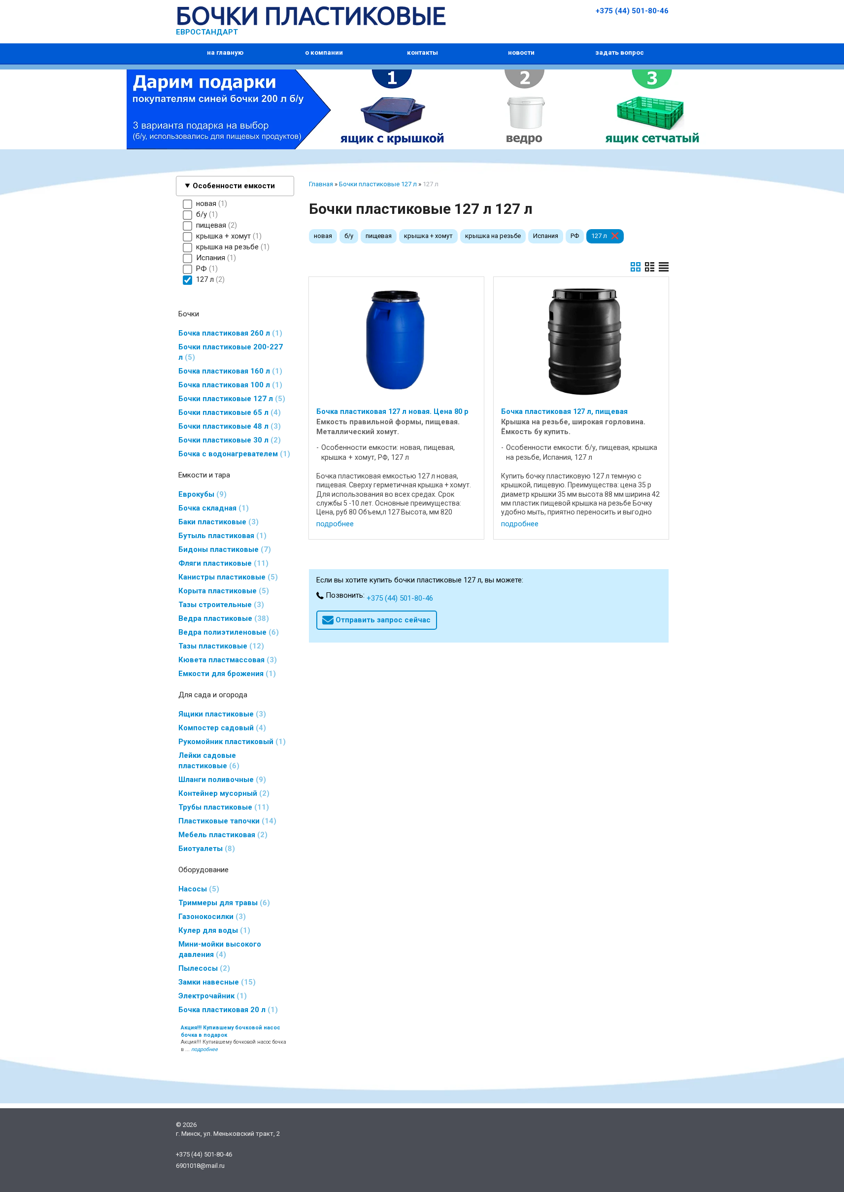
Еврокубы (201, 494)
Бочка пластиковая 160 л (228, 371)
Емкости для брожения (225, 673)
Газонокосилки (210, 916)
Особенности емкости (234, 185)
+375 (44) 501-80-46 (632, 10)
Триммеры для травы (222, 902)
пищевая (379, 235)
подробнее (335, 523)
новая (323, 235)
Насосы (197, 889)
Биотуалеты (205, 848)
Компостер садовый (220, 727)
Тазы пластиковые (219, 646)
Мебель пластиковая (221, 834)
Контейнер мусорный (222, 793)
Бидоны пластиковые (223, 549)
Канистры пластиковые (226, 577)
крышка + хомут (428, 235)
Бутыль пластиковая (221, 535)
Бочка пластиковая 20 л (226, 1009)
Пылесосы (202, 968)
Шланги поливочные (220, 779)
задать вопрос (619, 52)
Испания (545, 235)
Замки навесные (215, 982)
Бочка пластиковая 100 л (228, 384)
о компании (324, 52)
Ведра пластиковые (222, 618)
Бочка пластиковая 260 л (228, 333)
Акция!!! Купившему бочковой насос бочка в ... (233, 1038)
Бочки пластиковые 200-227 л (230, 352)
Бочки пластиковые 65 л (228, 412)
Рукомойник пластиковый (230, 741)
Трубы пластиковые (222, 807)
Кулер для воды (212, 930)
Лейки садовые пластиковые (207, 760)
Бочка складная (212, 508)
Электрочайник (211, 995)
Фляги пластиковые (222, 563)
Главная (321, 184)
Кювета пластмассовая (226, 659)
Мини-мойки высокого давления (219, 949)
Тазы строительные (219, 604)
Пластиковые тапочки (225, 821)
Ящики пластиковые (220, 714)
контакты (422, 52)
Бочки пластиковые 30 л (228, 440)
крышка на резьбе (493, 235)
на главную (225, 52)
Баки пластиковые (217, 521)
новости (521, 52)
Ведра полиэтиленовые (227, 632)
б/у (348, 235)
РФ (575, 235)
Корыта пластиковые (222, 590)
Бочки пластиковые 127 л (230, 398)
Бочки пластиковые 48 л (228, 426)
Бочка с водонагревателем (232, 453)
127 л (599, 235)
